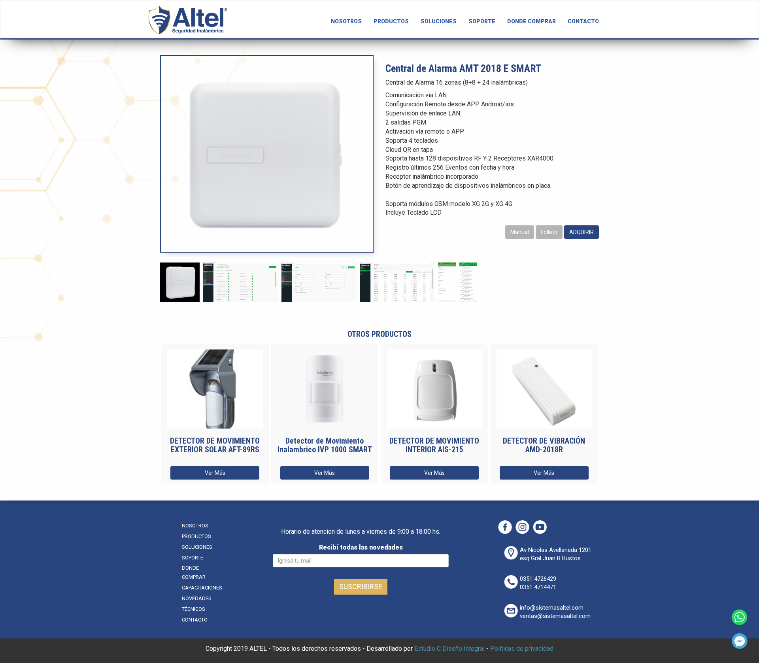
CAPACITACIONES (202, 588)
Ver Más (215, 473)
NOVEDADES (196, 598)
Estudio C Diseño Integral (449, 648)
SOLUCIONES (439, 21)
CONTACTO (583, 21)
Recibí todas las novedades (361, 547)
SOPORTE (481, 21)
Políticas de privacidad (521, 648)
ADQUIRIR (581, 232)
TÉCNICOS (193, 609)
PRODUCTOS (391, 21)
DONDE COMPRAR (531, 21)
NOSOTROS (346, 21)
